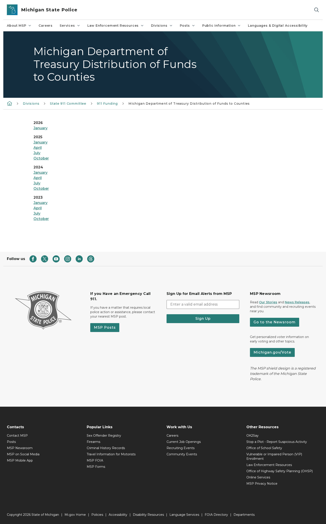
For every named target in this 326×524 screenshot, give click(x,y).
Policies (97, 515)
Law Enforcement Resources (113, 26)
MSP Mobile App (20, 460)
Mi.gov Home (75, 515)
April (37, 148)
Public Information (219, 26)
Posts (185, 26)
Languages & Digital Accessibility (277, 26)
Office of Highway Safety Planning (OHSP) (279, 471)
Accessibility (118, 515)
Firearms (93, 442)
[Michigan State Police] (9, 103)
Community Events (182, 454)
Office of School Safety (264, 448)
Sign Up (203, 318)
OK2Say (252, 436)
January (40, 128)
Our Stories (268, 302)
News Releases (297, 302)
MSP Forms (96, 467)
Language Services (184, 515)
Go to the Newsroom (274, 322)
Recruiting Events (180, 448)
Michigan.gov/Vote (272, 352)
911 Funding (107, 104)
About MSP (16, 26)
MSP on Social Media (23, 454)
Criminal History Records (106, 448)
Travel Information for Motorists (111, 454)
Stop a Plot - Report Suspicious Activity (276, 442)
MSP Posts (105, 327)
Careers (46, 26)
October (41, 158)
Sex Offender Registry (104, 436)
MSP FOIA (95, 460)
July (36, 153)
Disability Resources (148, 515)
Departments (244, 515)
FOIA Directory (216, 515)
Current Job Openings (184, 442)
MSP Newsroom (20, 448)
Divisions (159, 26)
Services (67, 26)
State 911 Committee (68, 104)
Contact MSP (17, 436)
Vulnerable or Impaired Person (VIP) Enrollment (274, 456)
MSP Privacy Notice (261, 484)
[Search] (316, 10)
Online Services (258, 477)
